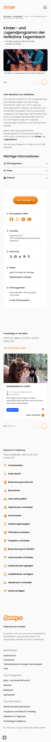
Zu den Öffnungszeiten (20, 300)
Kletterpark (9, 695)
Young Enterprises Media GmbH (30, 727)
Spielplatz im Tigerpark (14, 716)
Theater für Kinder (13, 44)
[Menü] (45, 7)
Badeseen (8, 690)
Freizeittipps (17, 16)
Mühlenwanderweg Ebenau (16, 706)
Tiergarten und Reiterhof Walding (19, 711)
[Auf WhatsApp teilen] (17, 220)
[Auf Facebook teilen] (11, 220)
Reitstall (7, 685)
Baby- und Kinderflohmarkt (16, 680)
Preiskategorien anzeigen (20, 277)
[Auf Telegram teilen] (23, 220)
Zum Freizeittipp (25, 200)
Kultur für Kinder (27, 41)
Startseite (7, 16)
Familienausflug (13, 41)
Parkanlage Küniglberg (14, 721)
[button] (4, 82)
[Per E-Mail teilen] (29, 220)
